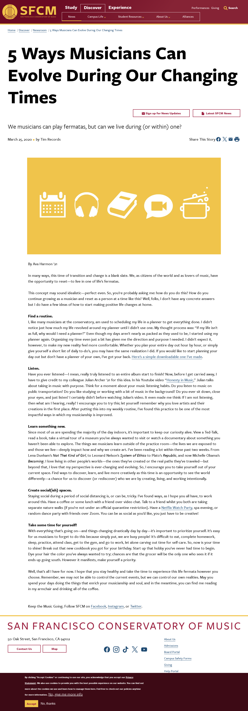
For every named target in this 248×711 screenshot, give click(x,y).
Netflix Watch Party (176, 507)
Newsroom (40, 30)
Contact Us (24, 649)
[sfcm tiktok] (125, 648)
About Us (169, 639)
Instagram (116, 606)
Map (55, 649)
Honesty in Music (180, 379)
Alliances (188, 16)
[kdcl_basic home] (124, 626)
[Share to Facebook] (218, 139)
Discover (93, 7)
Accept (31, 704)
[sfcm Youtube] (144, 648)
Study (71, 7)
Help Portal (171, 671)
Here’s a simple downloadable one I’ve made (167, 356)
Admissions (171, 645)
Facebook (98, 606)
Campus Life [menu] (95, 16)
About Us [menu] (162, 16)
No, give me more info (65, 694)
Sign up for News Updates (163, 113)
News (71, 16)
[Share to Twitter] (224, 139)
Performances (200, 8)
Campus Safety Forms (177, 658)
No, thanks (48, 703)
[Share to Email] (231, 139)
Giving (215, 8)
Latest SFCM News (218, 113)
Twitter (135, 606)
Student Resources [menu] (129, 16)
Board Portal (172, 652)
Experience (119, 7)
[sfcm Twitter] (135, 648)
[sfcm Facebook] (107, 648)
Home (12, 30)
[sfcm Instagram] (116, 648)
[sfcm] (29, 11)
